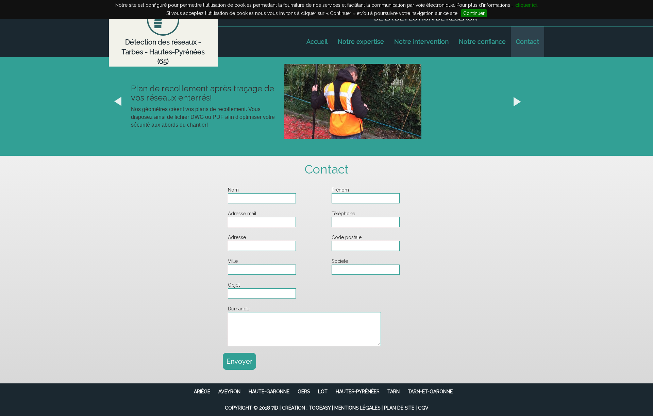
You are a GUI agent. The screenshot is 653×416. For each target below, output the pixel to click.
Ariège (202, 391)
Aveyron (229, 391)
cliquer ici (526, 5)
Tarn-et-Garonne (430, 391)
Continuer (474, 13)
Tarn (393, 391)
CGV (423, 408)
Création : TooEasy (306, 408)
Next (526, 101)
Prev (126, 101)
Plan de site (399, 408)
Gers (304, 391)
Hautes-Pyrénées (357, 391)
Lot (323, 391)
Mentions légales (357, 408)
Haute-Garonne (269, 391)
